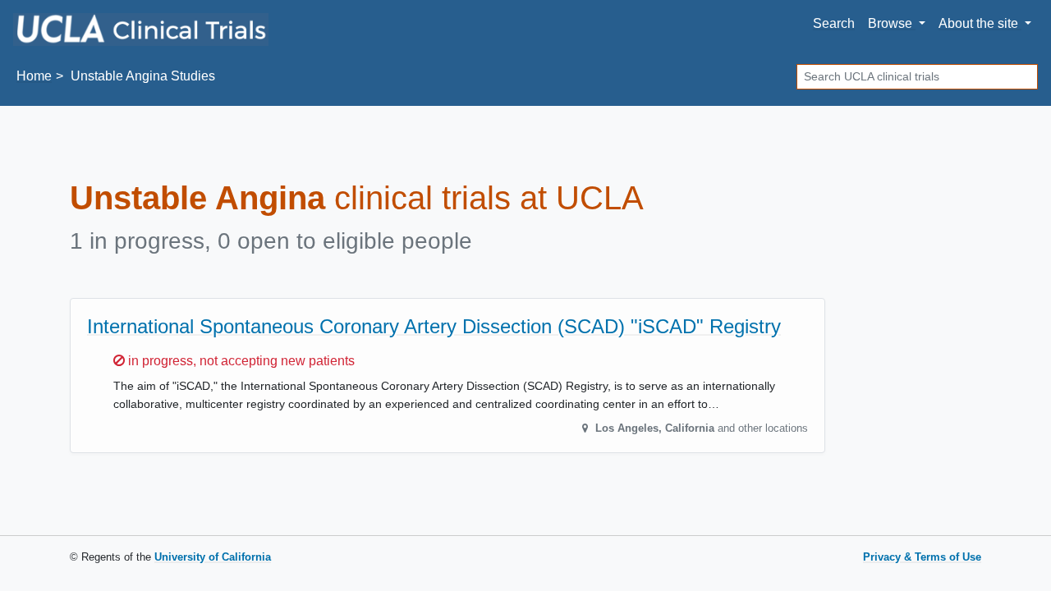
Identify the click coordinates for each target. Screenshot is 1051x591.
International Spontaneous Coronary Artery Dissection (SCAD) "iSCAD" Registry (434, 326)
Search (834, 23)
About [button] (978, 23)
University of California (212, 557)
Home (34, 76)
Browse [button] (892, 23)
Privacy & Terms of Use (922, 557)
